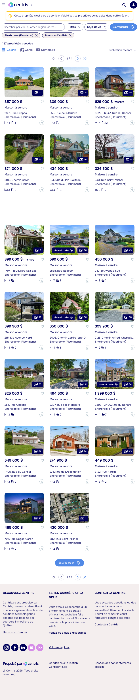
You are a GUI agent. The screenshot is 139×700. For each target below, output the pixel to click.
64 (40, 451)
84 (130, 384)
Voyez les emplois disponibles (68, 632)
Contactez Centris (110, 593)
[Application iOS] (31, 647)
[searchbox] (31, 27)
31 (86, 384)
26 (85, 159)
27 (40, 317)
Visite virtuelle (61, 250)
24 (85, 451)
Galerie (11, 50)
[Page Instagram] (6, 647)
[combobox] (33, 27)
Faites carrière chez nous (66, 595)
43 (130, 250)
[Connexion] (133, 5)
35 (130, 92)
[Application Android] (39, 647)
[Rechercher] (124, 5)
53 (40, 159)
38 (130, 317)
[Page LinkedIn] (23, 647)
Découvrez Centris (18, 593)
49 (130, 451)
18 (86, 92)
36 (85, 317)
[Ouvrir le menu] (3, 5)
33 (40, 384)
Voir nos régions (59, 647)
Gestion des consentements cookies (113, 665)
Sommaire (48, 50)
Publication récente (120, 50)
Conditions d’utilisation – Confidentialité (64, 665)
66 (85, 250)
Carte (29, 50)
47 (40, 92)
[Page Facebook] (14, 647)
